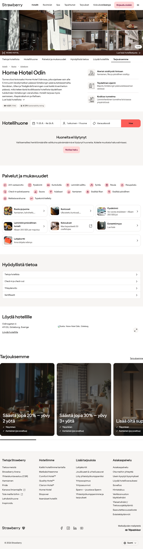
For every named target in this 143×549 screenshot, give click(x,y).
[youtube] (81, 528)
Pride (5, 485)
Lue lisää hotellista (12, 99)
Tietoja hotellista (10, 59)
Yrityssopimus (83, 480)
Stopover (44, 494)
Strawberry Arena (11, 471)
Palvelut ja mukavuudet (54, 59)
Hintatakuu (119, 489)
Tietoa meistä (9, 467)
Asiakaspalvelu (120, 467)
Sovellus (117, 485)
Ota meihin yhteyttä (123, 471)
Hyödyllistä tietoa (80, 59)
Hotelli (4, 67)
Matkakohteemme (48, 471)
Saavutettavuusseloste (125, 509)
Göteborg (24, 67)
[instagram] (68, 528)
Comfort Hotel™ (47, 476)
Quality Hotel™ (46, 480)
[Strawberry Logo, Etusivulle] (12, 5)
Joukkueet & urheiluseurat (90, 471)
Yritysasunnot (83, 485)
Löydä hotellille (101, 59)
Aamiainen (7, 480)
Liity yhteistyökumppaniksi (90, 476)
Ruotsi (13, 67)
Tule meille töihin (11, 494)
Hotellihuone (31, 59)
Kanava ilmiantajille (12, 489)
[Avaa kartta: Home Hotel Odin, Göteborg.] (136, 330)
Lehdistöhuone (10, 498)
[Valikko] (138, 5)
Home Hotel (45, 489)
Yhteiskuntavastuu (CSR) (15, 476)
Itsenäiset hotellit (48, 498)
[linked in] (75, 528)
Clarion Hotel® (46, 485)
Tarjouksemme (120, 59)
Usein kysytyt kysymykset (126, 476)
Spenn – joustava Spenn (88, 489)
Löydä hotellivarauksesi (125, 480)
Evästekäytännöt (121, 514)
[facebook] (61, 528)
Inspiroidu (7, 503)
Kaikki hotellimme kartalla (52, 467)
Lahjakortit (81, 467)
